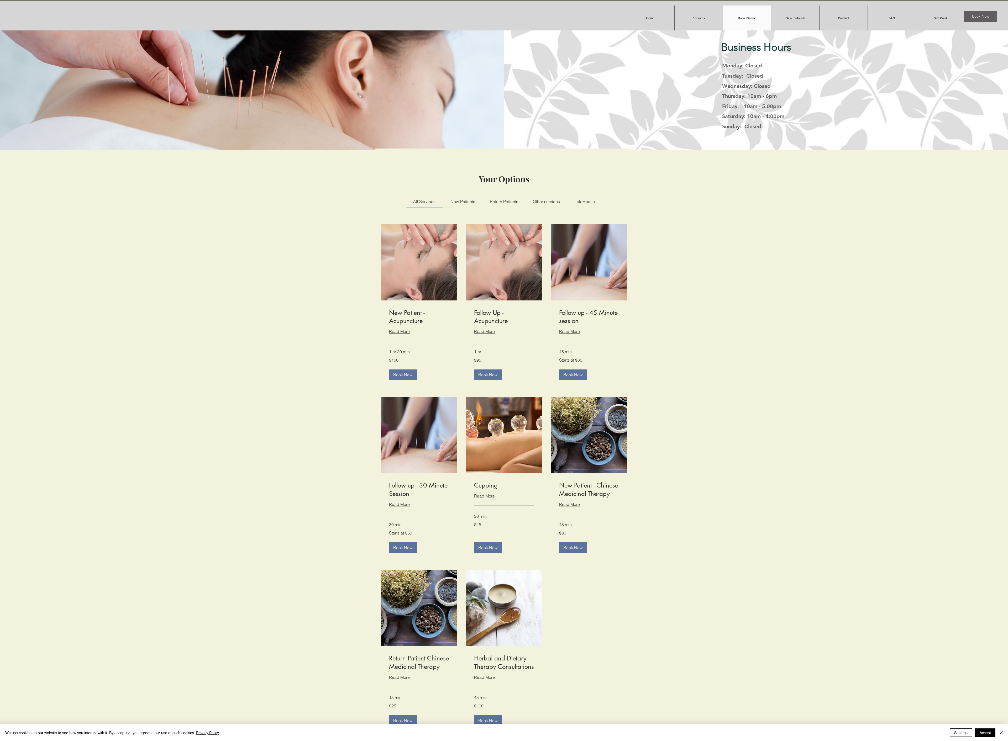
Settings (961, 732)
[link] (424, 201)
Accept (985, 732)
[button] (403, 374)
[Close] (1002, 732)
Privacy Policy (207, 732)
